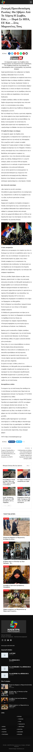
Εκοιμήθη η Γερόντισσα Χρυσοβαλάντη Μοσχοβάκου (18, 699)
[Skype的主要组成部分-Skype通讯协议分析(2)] (4, 668)
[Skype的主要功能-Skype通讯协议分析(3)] (4, 675)
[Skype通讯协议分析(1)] (4, 661)
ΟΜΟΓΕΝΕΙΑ (21, 726)
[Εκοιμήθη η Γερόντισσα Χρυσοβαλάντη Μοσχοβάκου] (16, 575)
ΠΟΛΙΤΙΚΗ (4, 731)
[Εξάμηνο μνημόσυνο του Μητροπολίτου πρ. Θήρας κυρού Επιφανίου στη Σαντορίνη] (16, 598)
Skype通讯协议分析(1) (14, 660)
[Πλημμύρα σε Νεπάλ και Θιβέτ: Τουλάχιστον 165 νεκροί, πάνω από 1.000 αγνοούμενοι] (23, 491)
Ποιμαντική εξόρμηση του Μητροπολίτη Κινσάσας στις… (20, 685)
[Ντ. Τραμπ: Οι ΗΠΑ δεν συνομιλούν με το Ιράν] (23, 473)
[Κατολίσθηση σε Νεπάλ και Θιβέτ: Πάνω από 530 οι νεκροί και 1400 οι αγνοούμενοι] (9, 473)
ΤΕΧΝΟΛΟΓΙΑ (22, 724)
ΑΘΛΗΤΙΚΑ (19, 729)
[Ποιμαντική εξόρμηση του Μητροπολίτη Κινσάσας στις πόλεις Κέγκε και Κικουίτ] (16, 527)
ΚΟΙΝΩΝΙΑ (21, 719)
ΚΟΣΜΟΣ (5, 470)
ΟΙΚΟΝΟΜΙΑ (20, 731)
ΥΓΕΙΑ (20, 721)
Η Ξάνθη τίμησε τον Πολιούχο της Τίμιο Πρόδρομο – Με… (18, 692)
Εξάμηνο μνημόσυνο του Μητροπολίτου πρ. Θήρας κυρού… (19, 705)
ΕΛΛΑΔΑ (19, 716)
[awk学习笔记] (4, 655)
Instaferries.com (20, 748)
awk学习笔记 (12, 653)
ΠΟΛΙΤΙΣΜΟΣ (5, 734)
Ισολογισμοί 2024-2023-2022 (8, 645)
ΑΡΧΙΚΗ (4, 726)
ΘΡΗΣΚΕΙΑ (6, 518)
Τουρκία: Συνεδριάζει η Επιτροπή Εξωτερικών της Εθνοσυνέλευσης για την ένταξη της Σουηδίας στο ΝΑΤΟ (8, 454)
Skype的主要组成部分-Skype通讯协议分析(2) (20, 667)
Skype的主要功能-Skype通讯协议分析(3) (19, 673)
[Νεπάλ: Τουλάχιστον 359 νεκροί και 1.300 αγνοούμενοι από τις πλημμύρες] (9, 491)
